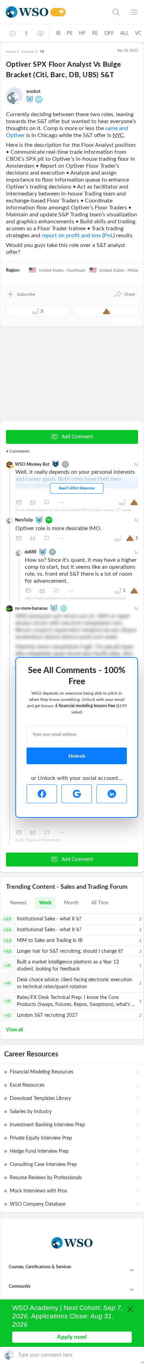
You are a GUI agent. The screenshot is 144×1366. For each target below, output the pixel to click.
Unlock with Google (77, 793)
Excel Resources (27, 1085)
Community (19, 1286)
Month (71, 903)
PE (69, 33)
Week (45, 903)
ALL (124, 33)
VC (138, 33)
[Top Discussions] (26, 33)
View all (14, 1030)
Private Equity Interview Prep (41, 1138)
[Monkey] (29, 99)
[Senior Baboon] (39, 519)
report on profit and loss (71, 235)
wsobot (33, 91)
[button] (124, 294)
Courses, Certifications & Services (40, 1267)
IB (58, 33)
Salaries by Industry (31, 1111)
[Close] (130, 1309)
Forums (28, 52)
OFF (109, 33)
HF (82, 33)
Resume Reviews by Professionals (46, 1177)
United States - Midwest (120, 270)
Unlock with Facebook (42, 793)
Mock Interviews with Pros (38, 1191)
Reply (18, 502)
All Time (99, 903)
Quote (32, 502)
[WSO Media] (40, 33)
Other (60, 502)
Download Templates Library (40, 1098)
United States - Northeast (61, 270)
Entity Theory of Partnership (37, 840)
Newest (18, 903)
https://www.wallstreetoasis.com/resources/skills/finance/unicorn (75, 598)
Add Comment (77, 436)
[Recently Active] (12, 33)
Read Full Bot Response (77, 488)
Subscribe (26, 294)
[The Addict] (55, 464)
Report (46, 502)
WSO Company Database (37, 1204)
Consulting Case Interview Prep (43, 1164)
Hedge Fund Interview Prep (39, 1151)
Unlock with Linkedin (111, 793)
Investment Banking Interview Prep (47, 1125)
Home (10, 52)
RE (95, 33)
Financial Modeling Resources (41, 1072)
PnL (108, 235)
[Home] (27, 12)
